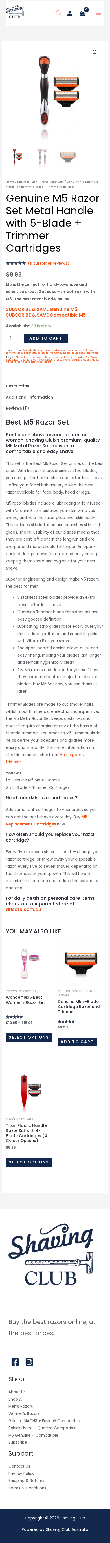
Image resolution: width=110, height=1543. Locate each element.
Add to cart (45, 338)
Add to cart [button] (77, 1042)
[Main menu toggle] (98, 13)
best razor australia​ (72, 357)
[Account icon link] (69, 13)
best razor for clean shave (30, 359)
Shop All (15, 1399)
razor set (36, 362)
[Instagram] (29, 1362)
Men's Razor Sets (52, 182)
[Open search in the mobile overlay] (58, 13)
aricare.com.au (23, 909)
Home (10, 182)
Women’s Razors (24, 1413)
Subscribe (17, 1442)
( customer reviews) (48, 263)
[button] (95, 52)
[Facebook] (15, 1362)
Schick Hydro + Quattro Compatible (42, 1428)
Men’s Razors (20, 1406)
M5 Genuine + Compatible (33, 1435)
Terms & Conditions (27, 1488)
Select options (29, 1037)
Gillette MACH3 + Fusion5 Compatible (44, 1421)
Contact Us (19, 1466)
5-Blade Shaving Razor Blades (41, 350)
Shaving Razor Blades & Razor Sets (77, 353)
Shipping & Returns (26, 1480)
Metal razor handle (18, 362)
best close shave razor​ (45, 357)
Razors (47, 362)
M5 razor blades (88, 359)
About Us (17, 1392)
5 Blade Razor (22, 357)
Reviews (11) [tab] (17, 408)
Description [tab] (17, 386)
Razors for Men (27, 182)
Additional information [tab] (29, 397)
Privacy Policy (21, 1473)
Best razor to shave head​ (62, 359)
